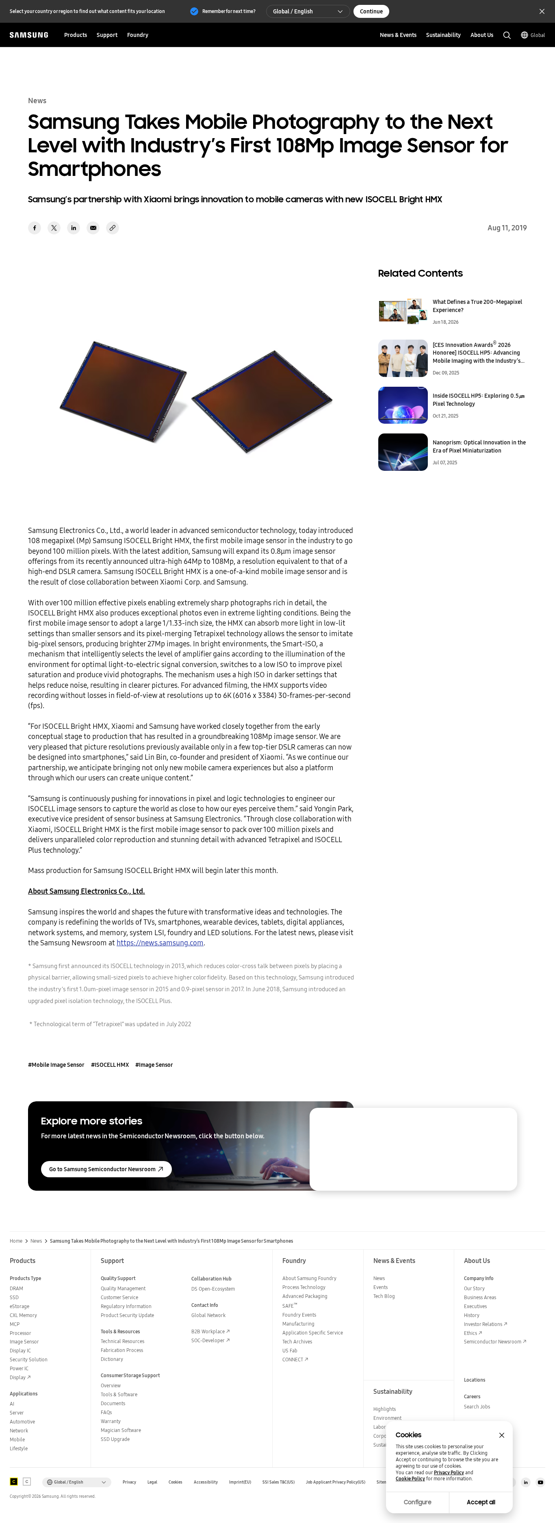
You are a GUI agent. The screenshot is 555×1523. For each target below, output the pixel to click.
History (471, 1315)
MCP (15, 1324)
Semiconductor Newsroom (492, 1341)
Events (380, 1287)
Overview (111, 1385)
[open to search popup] (507, 35)
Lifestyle (19, 1448)
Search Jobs (477, 1406)
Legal (152, 1482)
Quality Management (123, 1288)
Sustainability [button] (443, 35)
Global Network (208, 1315)
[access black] (14, 1482)
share (112, 227)
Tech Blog (384, 1296)
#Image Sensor (154, 1065)
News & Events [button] (398, 35)
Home (16, 1241)
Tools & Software (119, 1394)
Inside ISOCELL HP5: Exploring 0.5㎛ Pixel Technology (479, 400)
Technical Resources (122, 1341)
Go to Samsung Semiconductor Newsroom (102, 1169)
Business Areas (480, 1297)
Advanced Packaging (304, 1296)
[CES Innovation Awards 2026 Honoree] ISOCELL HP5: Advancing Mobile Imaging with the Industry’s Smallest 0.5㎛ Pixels (476, 352)
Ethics (470, 1333)
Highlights (384, 1409)
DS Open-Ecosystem (213, 1288)
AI (12, 1403)
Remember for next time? (229, 11)
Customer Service (119, 1297)
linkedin (73, 227)
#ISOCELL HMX (110, 1065)
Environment (387, 1418)
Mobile (17, 1439)
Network (19, 1430)
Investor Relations (483, 1324)
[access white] (27, 1482)
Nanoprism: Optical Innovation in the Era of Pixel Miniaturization (479, 446)
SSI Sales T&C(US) (278, 1482)
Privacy (129, 1482)
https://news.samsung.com (160, 943)
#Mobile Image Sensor (56, 1065)
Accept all (481, 1502)
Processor (20, 1333)
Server (17, 1412)
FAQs (106, 1412)
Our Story (474, 1288)
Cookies (175, 1482)
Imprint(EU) (240, 1482)
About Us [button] (481, 35)
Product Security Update (127, 1315)
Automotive (22, 1421)
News (36, 1241)
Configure (417, 1502)
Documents (113, 1403)
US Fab (289, 1350)
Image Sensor (24, 1341)
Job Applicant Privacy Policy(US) (335, 1482)
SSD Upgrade (115, 1439)
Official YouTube (540, 1482)
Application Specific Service (312, 1332)
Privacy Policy (449, 1472)
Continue (371, 11)
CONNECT (292, 1359)
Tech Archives (297, 1341)
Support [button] (107, 35)
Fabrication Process (122, 1350)
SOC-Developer (208, 1340)
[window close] (502, 1435)
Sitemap (384, 1482)
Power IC (19, 1368)
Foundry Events (299, 1314)
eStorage (19, 1306)
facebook (34, 227)
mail (93, 227)
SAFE (289, 1305)
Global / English (293, 11)
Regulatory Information (126, 1306)
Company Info (479, 1278)
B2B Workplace (208, 1331)
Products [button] (75, 35)
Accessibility (206, 1482)
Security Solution (29, 1359)
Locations (475, 1379)
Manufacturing (298, 1323)
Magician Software (121, 1430)
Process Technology (303, 1287)
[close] (503, 1122)
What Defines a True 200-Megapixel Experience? (477, 306)
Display (18, 1377)
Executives (475, 1306)
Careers (472, 1396)
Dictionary (112, 1359)
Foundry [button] (137, 35)
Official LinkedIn (526, 1482)
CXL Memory (23, 1315)
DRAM (16, 1288)
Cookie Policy (410, 1478)
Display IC (20, 1350)
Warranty (111, 1421)
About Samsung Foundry (309, 1278)
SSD (14, 1297)
